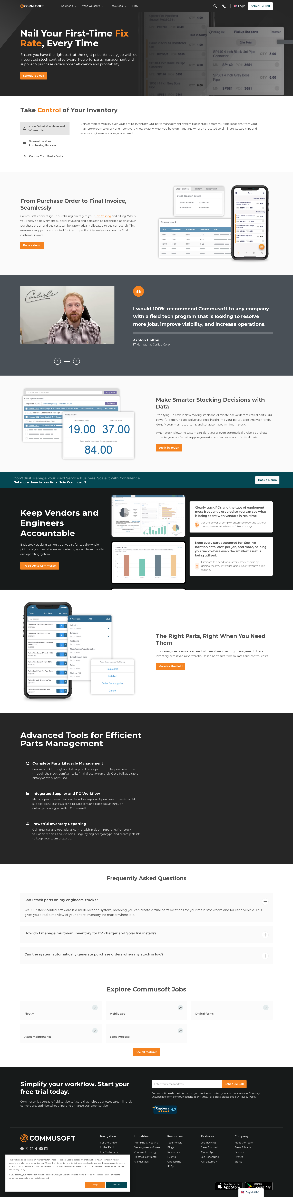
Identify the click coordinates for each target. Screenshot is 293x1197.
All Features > (209, 1161)
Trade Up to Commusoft (39, 565)
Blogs (170, 1147)
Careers (239, 1152)
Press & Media (243, 1147)
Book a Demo (267, 480)
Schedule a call (33, 75)
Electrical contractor (145, 1156)
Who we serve (91, 5)
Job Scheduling (210, 1156)
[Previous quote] (57, 361)
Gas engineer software (147, 1147)
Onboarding (174, 1161)
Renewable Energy (145, 1152)
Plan (135, 5)
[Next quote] (76, 361)
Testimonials (174, 1142)
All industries (141, 1161)
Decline (116, 1184)
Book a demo (32, 245)
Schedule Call (260, 6)
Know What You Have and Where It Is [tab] (46, 128)
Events (171, 1156)
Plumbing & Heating (146, 1142)
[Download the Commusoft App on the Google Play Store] (259, 1186)
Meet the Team (244, 1142)
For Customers (109, 1152)
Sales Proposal (209, 1147)
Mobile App (207, 1152)
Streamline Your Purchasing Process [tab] (42, 143)
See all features (146, 1052)
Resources (116, 5)
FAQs (170, 1166)
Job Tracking (208, 1142)
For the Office (108, 1142)
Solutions (67, 5)
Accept (95, 1184)
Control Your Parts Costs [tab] (46, 156)
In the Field (107, 1147)
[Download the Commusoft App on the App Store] (228, 1186)
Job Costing (103, 216)
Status (238, 1161)
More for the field (171, 666)
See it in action (169, 447)
